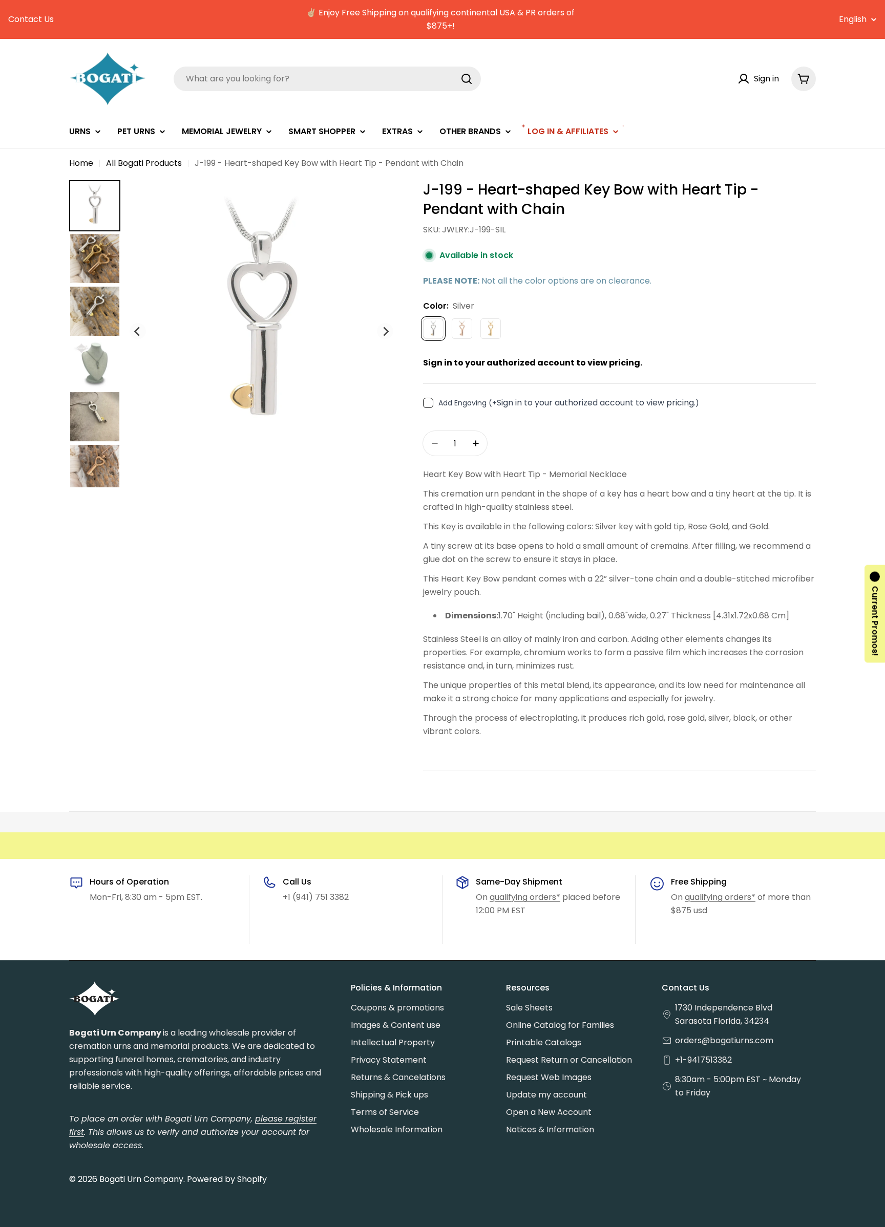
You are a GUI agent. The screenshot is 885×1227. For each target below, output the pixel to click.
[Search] (466, 79)
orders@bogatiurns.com (724, 1040)
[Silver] (433, 328)
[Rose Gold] (462, 328)
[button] (875, 613)
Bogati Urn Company (141, 1179)
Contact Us (31, 19)
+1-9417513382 (703, 1060)
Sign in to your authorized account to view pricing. (532, 363)
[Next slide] (385, 331)
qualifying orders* (525, 897)
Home (81, 163)
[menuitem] (94, 205)
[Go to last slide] (138, 331)
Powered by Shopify (227, 1179)
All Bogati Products (144, 163)
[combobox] (327, 79)
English (853, 19)
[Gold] (490, 328)
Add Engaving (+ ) (568, 402)
